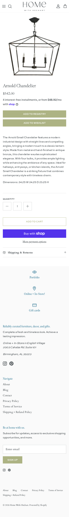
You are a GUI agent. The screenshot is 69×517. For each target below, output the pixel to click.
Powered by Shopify (38, 505)
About (6, 384)
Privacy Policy (11, 401)
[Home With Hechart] (34, 6)
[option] (34, 47)
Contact (7, 395)
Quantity (9, 199)
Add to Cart (34, 221)
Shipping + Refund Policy (17, 412)
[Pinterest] (11, 364)
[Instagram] (5, 364)
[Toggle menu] (4, 6)
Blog (5, 390)
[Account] (57, 6)
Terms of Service (12, 406)
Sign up (12, 459)
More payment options (34, 241)
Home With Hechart (19, 505)
